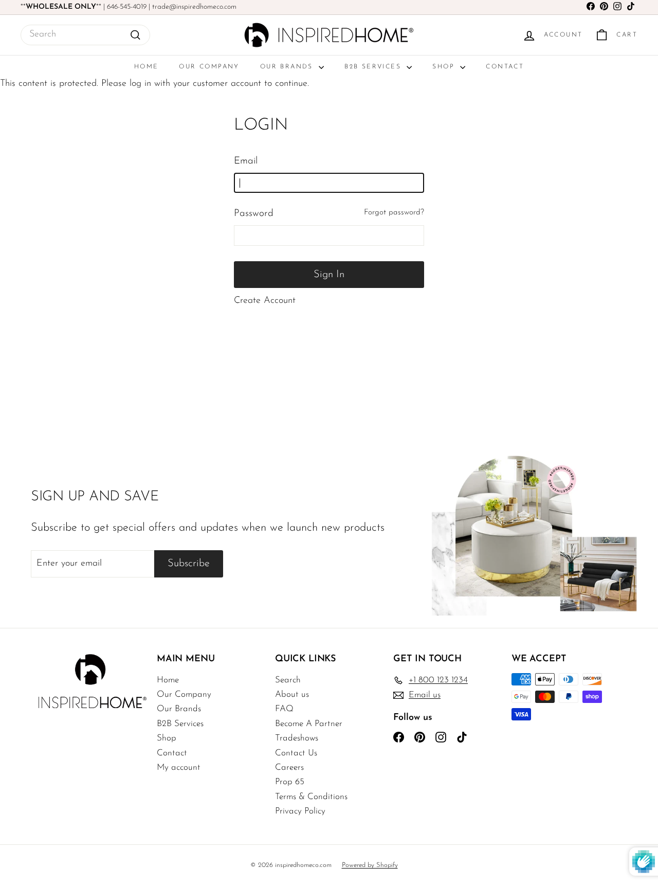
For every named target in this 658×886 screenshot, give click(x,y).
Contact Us (296, 753)
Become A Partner (308, 723)
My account (178, 767)
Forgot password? (394, 212)
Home (146, 67)
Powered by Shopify (370, 865)
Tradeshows (296, 738)
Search (288, 680)
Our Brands (288, 67)
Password (253, 214)
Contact (505, 67)
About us (292, 694)
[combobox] (85, 35)
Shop (445, 67)
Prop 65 (289, 781)
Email (246, 161)
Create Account (265, 300)
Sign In (329, 274)
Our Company (209, 67)
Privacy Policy (300, 811)
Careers (289, 767)
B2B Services (374, 67)
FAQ (284, 708)
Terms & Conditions (311, 796)
